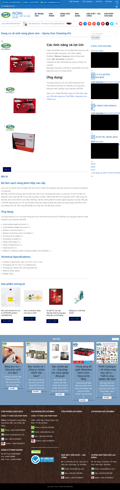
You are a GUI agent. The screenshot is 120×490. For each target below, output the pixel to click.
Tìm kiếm (95, 38)
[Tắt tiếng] (92, 173)
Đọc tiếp (7, 321)
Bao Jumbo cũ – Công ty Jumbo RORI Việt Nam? (36, 371)
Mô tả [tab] (7, 170)
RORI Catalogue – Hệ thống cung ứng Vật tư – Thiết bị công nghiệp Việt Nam (107, 372)
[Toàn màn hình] (92, 176)
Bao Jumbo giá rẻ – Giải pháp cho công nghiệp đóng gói (32, 23)
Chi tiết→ (13, 388)
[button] (2, 41)
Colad (58, 93)
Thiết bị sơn (51, 99)
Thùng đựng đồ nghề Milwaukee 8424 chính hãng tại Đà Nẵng (83, 372)
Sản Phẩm (70, 96)
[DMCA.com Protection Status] (36, 451)
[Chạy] (92, 70)
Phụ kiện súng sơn (68, 93)
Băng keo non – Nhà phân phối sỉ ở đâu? (13, 369)
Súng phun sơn (81, 96)
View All (115, 339)
